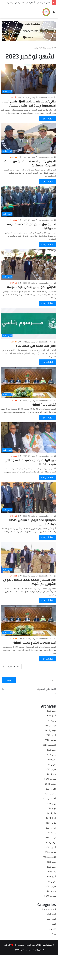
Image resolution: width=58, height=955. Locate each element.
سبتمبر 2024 (50, 793)
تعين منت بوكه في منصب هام (36, 346)
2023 (42, 48)
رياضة (53, 933)
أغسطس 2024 (49, 798)
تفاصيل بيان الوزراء (44, 404)
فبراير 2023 (51, 886)
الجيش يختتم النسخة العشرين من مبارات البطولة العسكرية (30, 163)
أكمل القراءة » (47, 118)
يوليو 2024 (51, 803)
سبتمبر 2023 (50, 852)
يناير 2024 (51, 832)
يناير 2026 (51, 720)
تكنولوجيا (52, 929)
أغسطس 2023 (49, 857)
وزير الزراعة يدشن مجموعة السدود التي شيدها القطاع (30, 462)
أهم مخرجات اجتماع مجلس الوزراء (34, 642)
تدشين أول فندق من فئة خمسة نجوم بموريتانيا (31, 226)
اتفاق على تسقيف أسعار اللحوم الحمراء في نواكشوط (28, 2)
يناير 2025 (51, 774)
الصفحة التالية (13, 666)
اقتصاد (53, 924)
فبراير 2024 (51, 828)
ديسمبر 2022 (50, 896)
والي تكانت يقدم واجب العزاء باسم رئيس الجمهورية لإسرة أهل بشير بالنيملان (29, 103)
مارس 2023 (51, 881)
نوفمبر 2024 (50, 784)
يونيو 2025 (51, 754)
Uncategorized (49, 909)
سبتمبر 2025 (50, 740)
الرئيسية (50, 48)
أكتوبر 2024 (51, 789)
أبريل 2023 (51, 876)
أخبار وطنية (51, 919)
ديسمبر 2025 (50, 725)
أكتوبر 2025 (51, 735)
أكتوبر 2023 (51, 847)
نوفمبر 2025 (50, 730)
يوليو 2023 (51, 862)
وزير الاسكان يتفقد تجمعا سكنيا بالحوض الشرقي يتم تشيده (29, 582)
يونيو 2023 (51, 867)
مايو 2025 (51, 759)
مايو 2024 (51, 813)
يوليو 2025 (51, 750)
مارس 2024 (51, 823)
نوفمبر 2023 (50, 842)
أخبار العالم (51, 914)
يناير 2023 (51, 891)
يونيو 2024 (51, 808)
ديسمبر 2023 (50, 837)
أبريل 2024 (51, 818)
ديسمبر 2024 (50, 779)
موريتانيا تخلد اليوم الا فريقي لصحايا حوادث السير (32, 522)
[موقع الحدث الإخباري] (46, 11)
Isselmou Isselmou (46, 97)
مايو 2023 (51, 871)
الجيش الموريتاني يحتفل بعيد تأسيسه (31, 287)
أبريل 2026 (51, 715)
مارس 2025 (51, 764)
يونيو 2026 (51, 711)
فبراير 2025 (51, 769)
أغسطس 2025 (49, 745)
